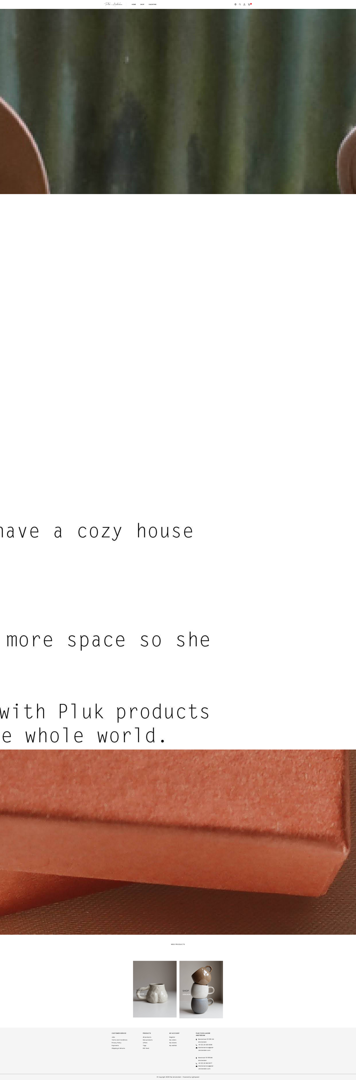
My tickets (173, 1043)
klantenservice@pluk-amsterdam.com (206, 1049)
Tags (144, 1045)
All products (147, 1037)
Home (134, 4)
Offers (145, 1043)
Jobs (113, 1037)
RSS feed (146, 1048)
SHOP (142, 4)
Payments (115, 1045)
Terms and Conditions (119, 1040)
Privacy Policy (116, 1043)
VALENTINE (152, 4)
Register (172, 1037)
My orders (172, 1040)
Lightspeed (195, 1077)
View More (140, 994)
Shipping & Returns (118, 1048)
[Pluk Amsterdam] (113, 4)
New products (148, 1040)
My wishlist (173, 1045)
